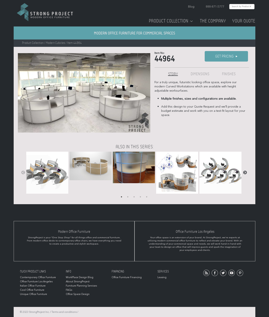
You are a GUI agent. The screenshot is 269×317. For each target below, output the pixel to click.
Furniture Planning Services (81, 285)
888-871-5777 (215, 6)
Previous (23, 173)
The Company (213, 21)
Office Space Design (78, 294)
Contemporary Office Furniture (38, 277)
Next (245, 173)
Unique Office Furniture (33, 294)
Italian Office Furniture (33, 285)
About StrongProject (78, 281)
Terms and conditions (64, 311)
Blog (191, 6)
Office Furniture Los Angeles (36, 281)
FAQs (69, 289)
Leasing (161, 277)
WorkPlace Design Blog (79, 277)
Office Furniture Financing (127, 277)
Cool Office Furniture (32, 289)
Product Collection (168, 21)
